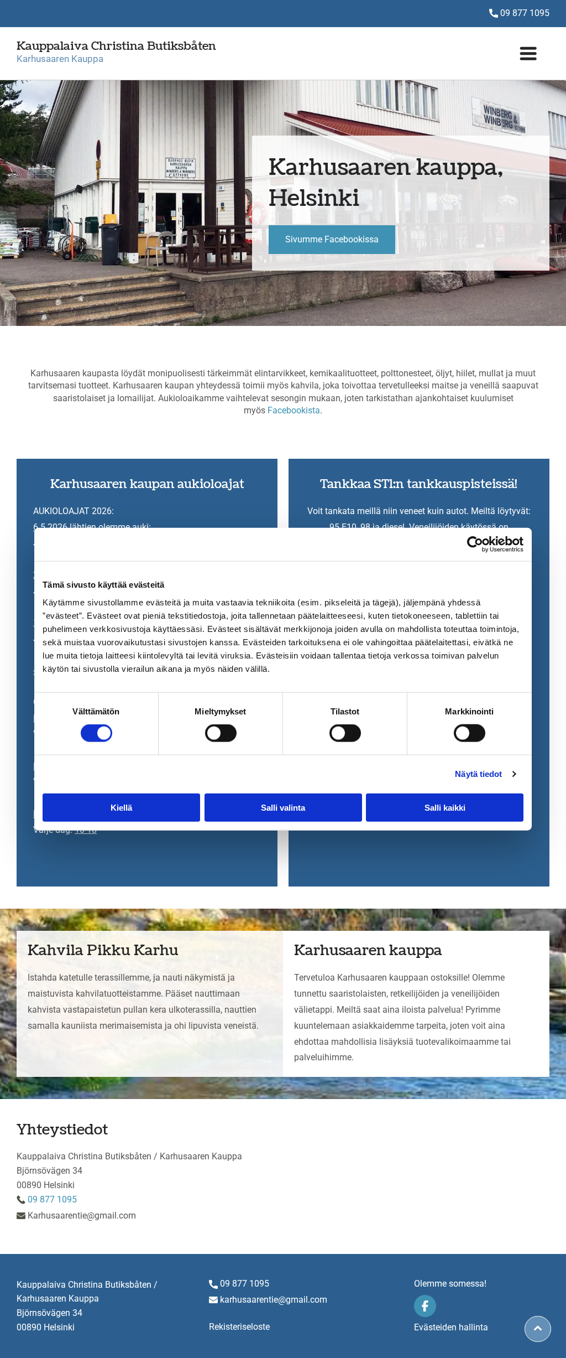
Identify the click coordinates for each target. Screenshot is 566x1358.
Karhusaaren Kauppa (60, 58)
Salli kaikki (444, 807)
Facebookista (294, 410)
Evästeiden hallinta (451, 1327)
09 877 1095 (524, 13)
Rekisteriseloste (239, 1326)
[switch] (221, 733)
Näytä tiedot (478, 774)
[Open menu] (528, 53)
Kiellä (121, 807)
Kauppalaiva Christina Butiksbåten (116, 46)
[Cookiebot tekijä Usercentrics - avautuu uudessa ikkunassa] (475, 544)
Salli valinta (283, 807)
